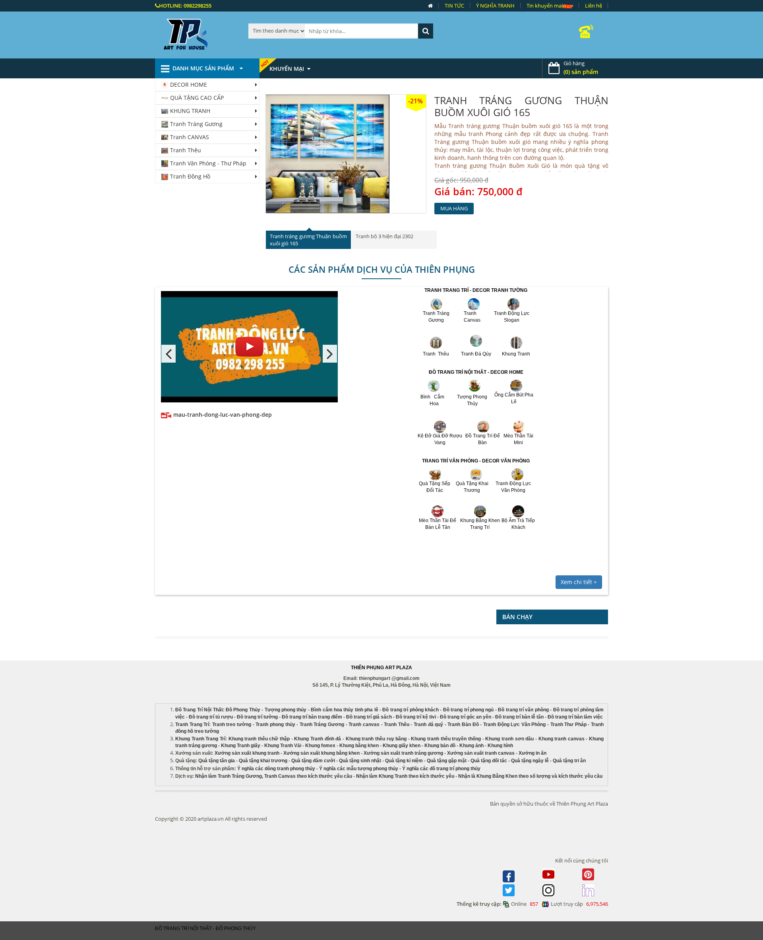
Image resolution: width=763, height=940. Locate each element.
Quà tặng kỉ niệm (404, 760)
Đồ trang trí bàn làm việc (575, 717)
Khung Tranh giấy (240, 745)
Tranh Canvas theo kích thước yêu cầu (308, 776)
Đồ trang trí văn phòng (523, 710)
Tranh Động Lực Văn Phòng (514, 724)
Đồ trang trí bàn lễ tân (519, 717)
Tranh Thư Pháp (568, 724)
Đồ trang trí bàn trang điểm (312, 717)
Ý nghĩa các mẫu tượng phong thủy (358, 768)
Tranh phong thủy (275, 724)
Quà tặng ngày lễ (530, 760)
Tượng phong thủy (286, 710)
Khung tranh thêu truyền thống (446, 739)
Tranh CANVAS (189, 137)
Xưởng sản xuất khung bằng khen (321, 753)
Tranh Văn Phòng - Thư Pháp (208, 163)
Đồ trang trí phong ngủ (468, 710)
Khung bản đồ (439, 745)
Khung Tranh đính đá (317, 739)
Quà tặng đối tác (489, 760)
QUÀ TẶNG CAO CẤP (197, 97)
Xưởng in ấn (533, 753)
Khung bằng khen (359, 745)
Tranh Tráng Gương (196, 124)
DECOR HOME (188, 84)
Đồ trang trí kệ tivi (416, 717)
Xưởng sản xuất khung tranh (247, 753)
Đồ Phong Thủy (243, 710)
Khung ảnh (471, 745)
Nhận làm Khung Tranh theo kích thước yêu (405, 776)
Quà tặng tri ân (569, 760)
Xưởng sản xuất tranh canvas (481, 753)
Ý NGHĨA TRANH (495, 5)
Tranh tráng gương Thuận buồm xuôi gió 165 (521, 106)
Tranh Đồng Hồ (190, 176)
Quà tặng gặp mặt (447, 760)
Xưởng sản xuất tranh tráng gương (403, 753)
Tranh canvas (364, 724)
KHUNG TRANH (190, 111)
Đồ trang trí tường (257, 717)
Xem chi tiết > (579, 582)
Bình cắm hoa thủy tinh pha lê (344, 710)
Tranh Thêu (185, 150)
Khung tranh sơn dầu (509, 739)
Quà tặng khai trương (263, 760)
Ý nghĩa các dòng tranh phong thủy (276, 768)
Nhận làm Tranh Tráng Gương (228, 776)
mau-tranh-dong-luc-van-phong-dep (222, 414)
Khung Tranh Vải (282, 745)
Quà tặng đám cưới (313, 760)
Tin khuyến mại (545, 5)
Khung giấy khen (401, 745)
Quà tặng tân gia (216, 760)
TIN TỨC (454, 5)
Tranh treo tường (231, 724)
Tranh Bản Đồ (462, 724)
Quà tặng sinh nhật (360, 760)
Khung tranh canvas (561, 739)
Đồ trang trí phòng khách (410, 710)
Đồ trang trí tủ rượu (211, 717)
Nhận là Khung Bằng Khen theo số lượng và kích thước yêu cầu (530, 776)
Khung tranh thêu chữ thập (259, 739)
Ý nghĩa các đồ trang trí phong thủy (441, 768)
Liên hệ (593, 5)
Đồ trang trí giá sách (369, 717)
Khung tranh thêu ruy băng (376, 739)
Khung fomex (320, 745)
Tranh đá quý (428, 724)
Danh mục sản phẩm (204, 68)
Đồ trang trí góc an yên (465, 717)
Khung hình (500, 745)
